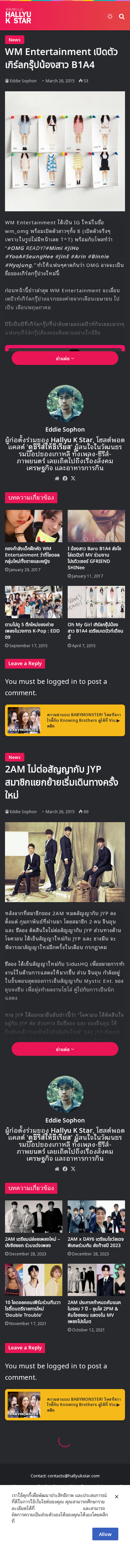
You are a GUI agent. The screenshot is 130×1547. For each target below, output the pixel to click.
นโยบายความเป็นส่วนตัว (58, 1508)
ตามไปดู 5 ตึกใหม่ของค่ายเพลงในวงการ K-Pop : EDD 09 (32, 631)
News (15, 39)
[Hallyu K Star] (18, 16)
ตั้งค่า (21, 1521)
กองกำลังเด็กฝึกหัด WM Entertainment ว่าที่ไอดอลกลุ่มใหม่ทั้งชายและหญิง (32, 555)
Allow (105, 1534)
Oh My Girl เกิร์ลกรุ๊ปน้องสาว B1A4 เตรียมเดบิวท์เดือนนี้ (95, 631)
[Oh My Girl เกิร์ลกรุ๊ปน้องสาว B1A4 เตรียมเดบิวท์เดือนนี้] (96, 602)
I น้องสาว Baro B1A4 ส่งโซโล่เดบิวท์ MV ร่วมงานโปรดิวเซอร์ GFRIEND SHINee (94, 558)
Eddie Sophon (23, 80)
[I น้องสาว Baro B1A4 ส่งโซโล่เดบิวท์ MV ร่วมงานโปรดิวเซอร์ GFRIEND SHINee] (96, 526)
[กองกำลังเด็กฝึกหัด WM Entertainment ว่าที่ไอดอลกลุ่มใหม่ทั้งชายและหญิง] (33, 526)
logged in (62, 681)
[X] (73, 478)
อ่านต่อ (63, 358)
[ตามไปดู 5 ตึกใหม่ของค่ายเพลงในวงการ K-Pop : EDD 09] (33, 602)
